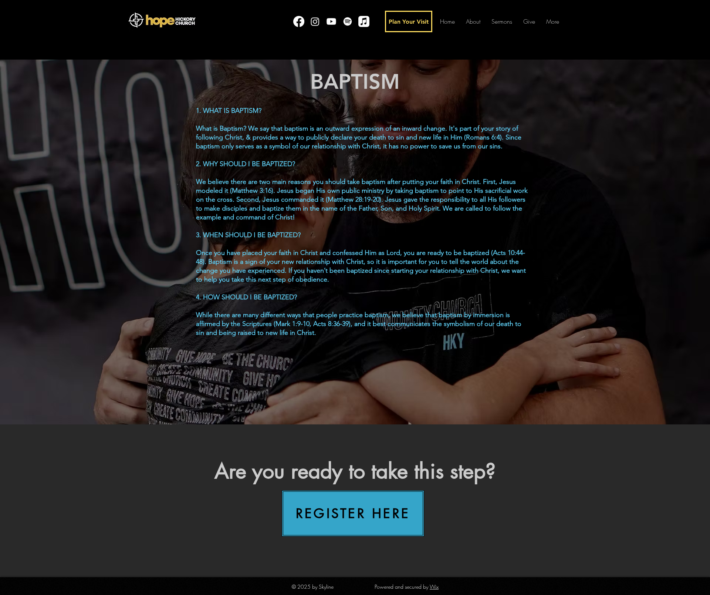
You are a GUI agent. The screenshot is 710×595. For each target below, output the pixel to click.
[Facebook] (298, 21)
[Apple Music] (363, 21)
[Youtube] (331, 21)
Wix (434, 586)
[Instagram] (315, 21)
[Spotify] (347, 21)
